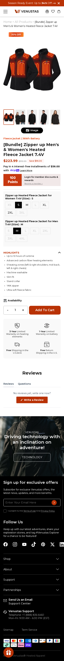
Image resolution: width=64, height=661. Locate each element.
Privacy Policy (48, 510)
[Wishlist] (53, 11)
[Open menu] (5, 11)
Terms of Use (29, 510)
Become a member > (33, 183)
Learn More (26, 170)
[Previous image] (7, 330)
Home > (8, 21)
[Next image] (57, 330)
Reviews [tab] (8, 384)
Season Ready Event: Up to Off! (30, 3)
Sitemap (8, 629)
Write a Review (35, 400)
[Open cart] (59, 11)
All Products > (25, 21)
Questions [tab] (24, 384)
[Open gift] (47, 11)
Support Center (20, 603)
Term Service (29, 629)
